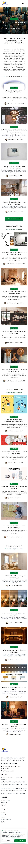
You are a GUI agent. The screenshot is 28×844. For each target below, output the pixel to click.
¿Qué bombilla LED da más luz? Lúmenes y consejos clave (14, 788)
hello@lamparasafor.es (8, 770)
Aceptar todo (20, 840)
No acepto (8, 840)
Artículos (4, 774)
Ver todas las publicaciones (14, 229)
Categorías (4, 809)
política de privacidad (16, 837)
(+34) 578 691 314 (7, 768)
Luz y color (14, 126)
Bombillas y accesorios (6, 819)
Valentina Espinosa (5, 800)
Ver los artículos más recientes (14, 219)
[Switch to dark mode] (23, 3)
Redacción (4, 797)
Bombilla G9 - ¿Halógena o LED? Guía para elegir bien (13, 793)
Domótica (3, 821)
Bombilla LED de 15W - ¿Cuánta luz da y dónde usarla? (13, 790)
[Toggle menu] (25, 3)
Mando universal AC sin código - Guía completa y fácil (13, 781)
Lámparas (14, 18)
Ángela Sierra (4, 802)
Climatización (14, 163)
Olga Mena (3, 805)
